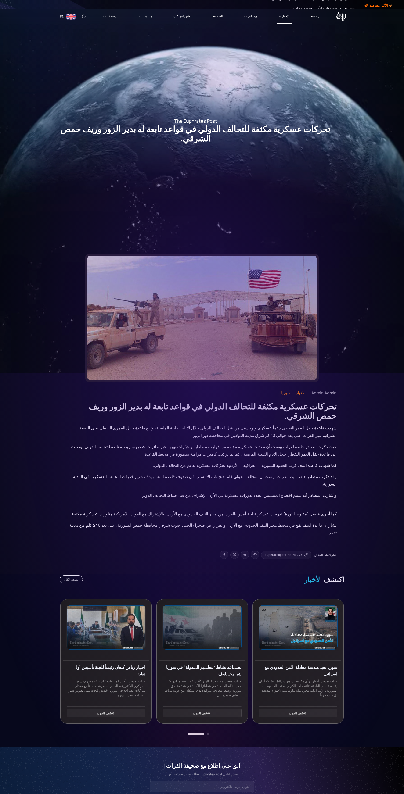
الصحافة (218, 16)
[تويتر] (18, 4)
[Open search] (84, 16)
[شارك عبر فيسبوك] (224, 555)
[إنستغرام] (15, 4)
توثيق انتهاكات (182, 16)
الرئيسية (315, 16)
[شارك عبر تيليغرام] (245, 555)
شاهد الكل (71, 579)
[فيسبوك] (21, 4)
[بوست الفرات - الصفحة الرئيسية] (341, 16)
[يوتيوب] (11, 4)
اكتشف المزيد (298, 713)
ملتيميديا (146, 16)
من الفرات (250, 16)
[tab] (208, 734)
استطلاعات (110, 16)
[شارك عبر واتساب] (255, 555)
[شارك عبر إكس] (234, 555)
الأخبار (285, 16)
